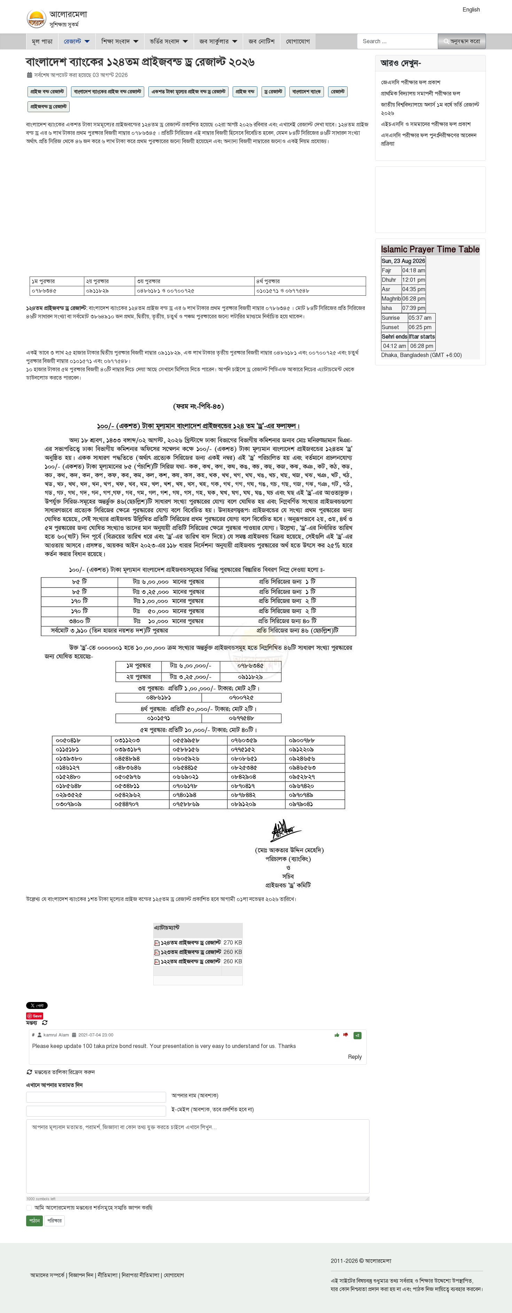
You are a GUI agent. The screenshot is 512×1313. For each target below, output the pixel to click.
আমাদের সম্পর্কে (47, 1275)
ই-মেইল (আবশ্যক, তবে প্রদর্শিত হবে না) (213, 1109)
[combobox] (397, 41)
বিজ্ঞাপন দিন (81, 1275)
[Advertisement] (198, 214)
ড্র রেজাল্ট (273, 92)
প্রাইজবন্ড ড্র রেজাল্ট (49, 107)
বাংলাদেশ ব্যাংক (307, 92)
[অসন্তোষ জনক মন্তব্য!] (345, 1035)
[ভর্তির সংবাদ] (183, 41)
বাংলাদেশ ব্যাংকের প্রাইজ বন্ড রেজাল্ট (107, 92)
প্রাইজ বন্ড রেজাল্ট (47, 92)
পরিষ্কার (54, 1221)
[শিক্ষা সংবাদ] (134, 41)
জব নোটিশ (261, 41)
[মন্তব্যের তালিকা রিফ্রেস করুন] (44, 1022)
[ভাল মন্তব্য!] (338, 1035)
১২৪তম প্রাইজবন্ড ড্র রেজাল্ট (191, 942)
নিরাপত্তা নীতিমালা (140, 1275)
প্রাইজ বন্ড (245, 92)
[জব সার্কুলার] (233, 41)
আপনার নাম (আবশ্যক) (195, 1095)
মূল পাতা (42, 41)
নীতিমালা (107, 1275)
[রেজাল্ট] (85, 41)
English (471, 9)
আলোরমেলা (68, 14)
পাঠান (34, 1221)
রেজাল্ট (72, 41)
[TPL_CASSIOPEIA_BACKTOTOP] (499, 1300)
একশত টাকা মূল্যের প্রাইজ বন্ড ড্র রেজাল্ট (188, 92)
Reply (355, 1057)
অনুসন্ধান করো (465, 41)
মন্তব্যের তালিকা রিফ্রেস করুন (64, 1072)
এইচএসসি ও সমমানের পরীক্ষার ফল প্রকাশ (426, 124)
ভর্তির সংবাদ (164, 41)
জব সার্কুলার (214, 41)
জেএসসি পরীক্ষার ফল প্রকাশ (410, 82)
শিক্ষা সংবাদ (115, 41)
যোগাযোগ (298, 41)
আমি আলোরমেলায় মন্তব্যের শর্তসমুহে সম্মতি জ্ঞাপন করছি (93, 1207)
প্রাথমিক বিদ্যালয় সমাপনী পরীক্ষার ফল (420, 93)
